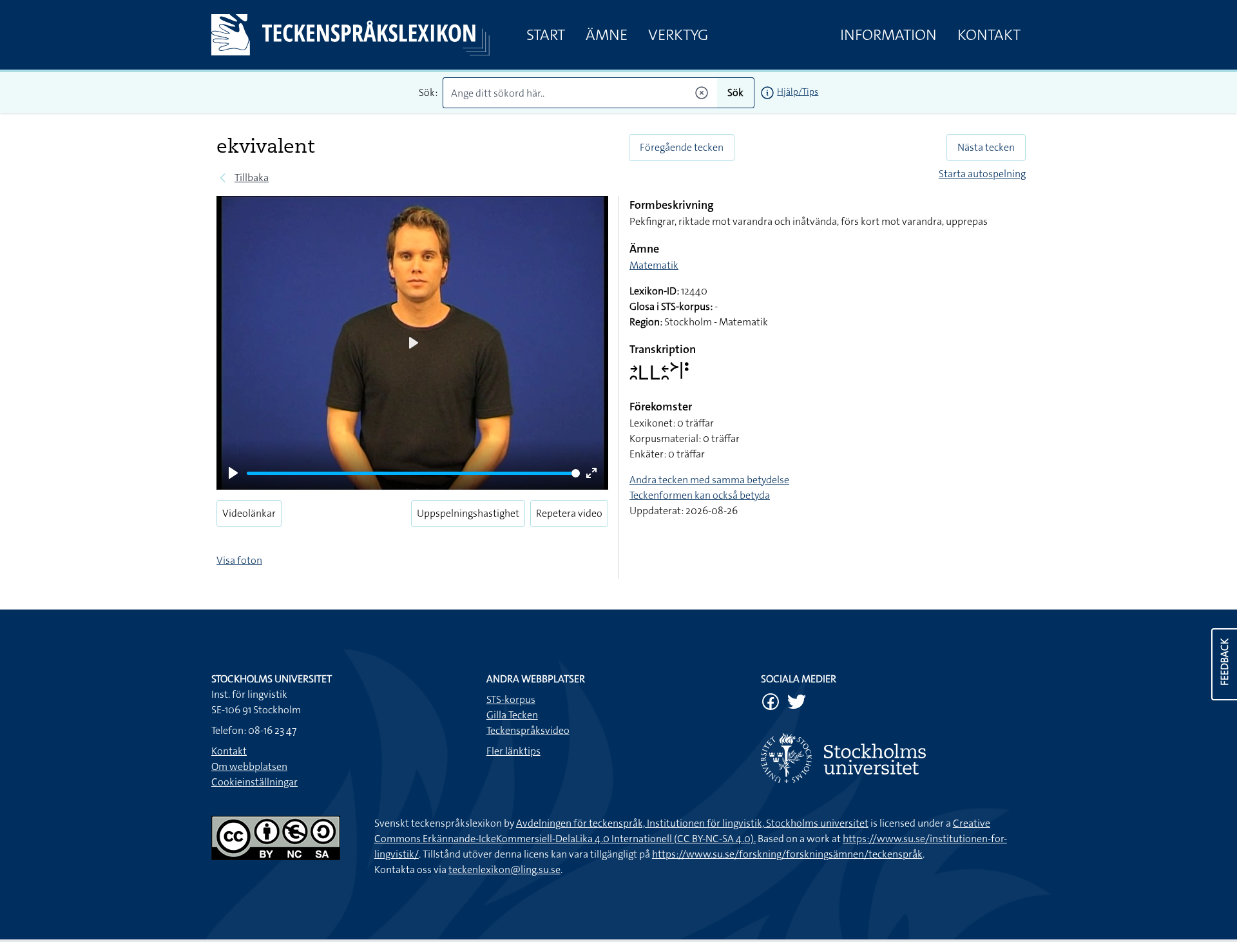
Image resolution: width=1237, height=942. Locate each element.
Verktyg (678, 34)
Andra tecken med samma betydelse (709, 479)
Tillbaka (252, 177)
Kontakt (989, 34)
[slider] (413, 473)
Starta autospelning (982, 173)
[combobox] (580, 92)
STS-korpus (510, 699)
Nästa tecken (986, 147)
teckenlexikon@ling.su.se (504, 869)
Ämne (607, 34)
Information (888, 34)
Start (545, 34)
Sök (735, 92)
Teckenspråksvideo (528, 730)
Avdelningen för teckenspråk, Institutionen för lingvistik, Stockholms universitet (692, 823)
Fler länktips (513, 751)
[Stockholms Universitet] (893, 758)
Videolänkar (249, 513)
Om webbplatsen (249, 766)
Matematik (653, 265)
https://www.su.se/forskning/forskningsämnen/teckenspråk (787, 854)
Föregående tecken (682, 147)
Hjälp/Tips (797, 91)
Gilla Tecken (512, 715)
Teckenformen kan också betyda (699, 495)
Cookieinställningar (254, 782)
